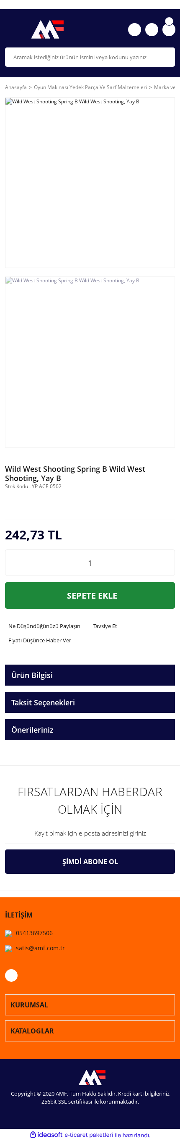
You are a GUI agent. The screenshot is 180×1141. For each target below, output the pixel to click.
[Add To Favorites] (40, 503)
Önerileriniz (32, 730)
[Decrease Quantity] (11, 563)
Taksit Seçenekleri (43, 702)
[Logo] (45, 29)
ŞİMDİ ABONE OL (90, 861)
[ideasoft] (46, 1135)
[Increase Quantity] (168, 563)
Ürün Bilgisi (32, 675)
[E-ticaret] (88, 1135)
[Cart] (168, 29)
